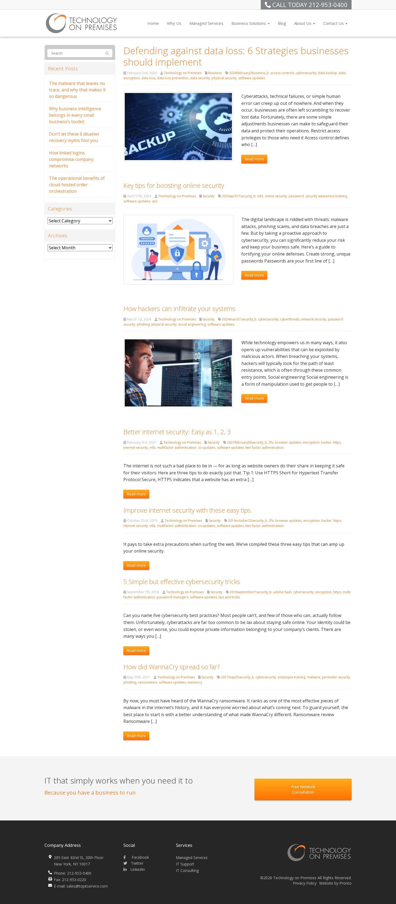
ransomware (147, 682)
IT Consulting (187, 870)
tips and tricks (229, 597)
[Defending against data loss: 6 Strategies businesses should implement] (178, 126)
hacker (326, 442)
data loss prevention (173, 78)
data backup (327, 73)
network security (313, 319)
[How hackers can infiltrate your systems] (178, 372)
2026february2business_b (249, 73)
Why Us (174, 23)
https (337, 442)
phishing (143, 324)
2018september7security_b (251, 592)
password (296, 196)
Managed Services (206, 23)
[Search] (107, 53)
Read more (254, 158)
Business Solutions (249, 23)
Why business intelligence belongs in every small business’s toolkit (75, 115)
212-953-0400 (328, 5)
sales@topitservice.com (87, 886)
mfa (260, 196)
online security (276, 196)
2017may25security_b (237, 677)
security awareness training (326, 196)
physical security (224, 78)
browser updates (288, 442)
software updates (251, 78)
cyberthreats (290, 319)
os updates (206, 447)
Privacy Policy (305, 883)
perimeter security (336, 677)
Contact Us (334, 23)
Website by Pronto (335, 883)
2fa (271, 442)
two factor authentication (264, 447)
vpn (155, 201)
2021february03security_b (247, 442)
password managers (172, 597)
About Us (303, 23)
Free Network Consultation (303, 789)
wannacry (194, 682)
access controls (282, 73)
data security (200, 78)
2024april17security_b (239, 196)
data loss (148, 78)
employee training (291, 677)
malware (313, 677)
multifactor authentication (176, 447)
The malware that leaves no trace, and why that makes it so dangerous (77, 89)
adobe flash (282, 592)
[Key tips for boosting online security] (178, 249)
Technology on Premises (183, 73)
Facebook (140, 857)
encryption (311, 442)
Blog (282, 23)
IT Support (185, 864)
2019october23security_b (247, 520)
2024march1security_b (239, 319)
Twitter (136, 863)
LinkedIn (137, 869)
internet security (135, 447)
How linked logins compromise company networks (71, 159)
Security (208, 196)
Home (153, 23)
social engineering (192, 324)
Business (215, 73)
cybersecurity (306, 73)
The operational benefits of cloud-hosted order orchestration (77, 184)
